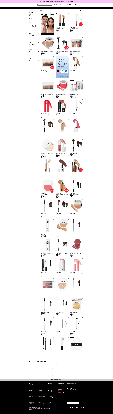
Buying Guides (50, 396)
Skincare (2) (31, 19)
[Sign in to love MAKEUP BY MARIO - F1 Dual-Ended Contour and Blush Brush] (54, 119)
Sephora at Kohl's (50, 398)
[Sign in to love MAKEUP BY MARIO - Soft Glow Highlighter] (68, 278)
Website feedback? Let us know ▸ (56, 379)
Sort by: (80, 10)
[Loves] (81, 4)
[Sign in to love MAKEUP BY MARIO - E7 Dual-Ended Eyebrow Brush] (68, 298)
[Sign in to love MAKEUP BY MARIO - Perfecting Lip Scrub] (68, 337)
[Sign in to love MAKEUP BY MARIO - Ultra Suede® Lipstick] (68, 159)
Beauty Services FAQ (50, 397)
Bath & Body (58, 7)
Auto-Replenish (40, 397)
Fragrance (50, 7)
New (29, 7)
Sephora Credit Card (40, 390)
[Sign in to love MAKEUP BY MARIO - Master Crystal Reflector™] (82, 298)
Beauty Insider (40, 389)
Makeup (42, 7)
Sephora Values (31, 392)
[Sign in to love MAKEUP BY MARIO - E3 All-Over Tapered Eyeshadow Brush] (82, 219)
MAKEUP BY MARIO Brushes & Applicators (49, 375)
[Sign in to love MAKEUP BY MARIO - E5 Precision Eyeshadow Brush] (54, 298)
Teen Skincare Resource (51, 403)
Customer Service (50, 389)
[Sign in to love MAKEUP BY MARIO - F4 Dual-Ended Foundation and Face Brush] (68, 37)
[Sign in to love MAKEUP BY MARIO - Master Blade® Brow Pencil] (68, 318)
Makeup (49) (31, 14)
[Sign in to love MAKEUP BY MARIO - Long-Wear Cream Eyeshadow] (68, 14)
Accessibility (49, 402)
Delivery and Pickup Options (51, 391)
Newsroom (30, 390)
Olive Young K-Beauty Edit (35, 7)
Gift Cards (77, 7)
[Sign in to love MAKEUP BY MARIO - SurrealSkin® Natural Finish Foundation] (68, 119)
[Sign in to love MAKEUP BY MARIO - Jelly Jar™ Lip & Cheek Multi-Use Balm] (82, 239)
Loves (39, 401)
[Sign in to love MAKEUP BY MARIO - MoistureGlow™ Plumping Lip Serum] (54, 100)
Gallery (39, 391)
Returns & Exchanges (50, 390)
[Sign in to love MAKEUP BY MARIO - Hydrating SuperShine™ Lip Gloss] (68, 139)
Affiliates (30, 395)
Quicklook (62, 25)
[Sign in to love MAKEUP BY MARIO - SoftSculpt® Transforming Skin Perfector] (82, 200)
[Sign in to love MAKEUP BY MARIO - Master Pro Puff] (82, 337)
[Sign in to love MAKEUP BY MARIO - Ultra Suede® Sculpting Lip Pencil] (82, 14)
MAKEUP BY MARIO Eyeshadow (70, 375)
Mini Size (62, 7)
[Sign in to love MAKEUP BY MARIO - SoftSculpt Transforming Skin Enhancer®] (54, 37)
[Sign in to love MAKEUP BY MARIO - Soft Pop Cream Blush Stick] (82, 119)
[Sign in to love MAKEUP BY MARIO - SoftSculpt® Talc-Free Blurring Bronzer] (68, 219)
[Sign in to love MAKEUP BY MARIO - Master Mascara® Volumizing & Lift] (54, 259)
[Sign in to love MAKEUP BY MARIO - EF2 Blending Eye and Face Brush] (82, 278)
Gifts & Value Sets (71, 7)
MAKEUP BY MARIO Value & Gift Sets (60, 375)
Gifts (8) (30, 15)
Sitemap (42, 408)
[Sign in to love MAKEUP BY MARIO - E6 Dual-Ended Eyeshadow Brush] (82, 180)
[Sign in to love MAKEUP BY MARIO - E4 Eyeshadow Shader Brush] (54, 318)
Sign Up (82, 402)
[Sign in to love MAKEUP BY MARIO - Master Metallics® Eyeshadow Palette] (54, 278)
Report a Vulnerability (31, 403)
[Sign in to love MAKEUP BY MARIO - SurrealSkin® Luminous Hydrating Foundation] (68, 180)
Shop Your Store (40, 402)
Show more (30, 371)
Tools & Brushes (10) (32, 17)
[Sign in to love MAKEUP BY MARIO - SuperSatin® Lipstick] (68, 100)
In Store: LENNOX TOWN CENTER (34, 26)
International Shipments (51, 395)
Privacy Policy (30, 408)
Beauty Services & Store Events (42, 396)
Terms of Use (34, 408)
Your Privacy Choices (45, 408)
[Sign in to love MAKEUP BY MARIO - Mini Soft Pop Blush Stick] (68, 259)
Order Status (39, 392)
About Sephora (31, 389)
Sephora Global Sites (31, 398)
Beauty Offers (40, 398)
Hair (54, 7)
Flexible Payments (50, 401)
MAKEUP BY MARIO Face (79, 375)
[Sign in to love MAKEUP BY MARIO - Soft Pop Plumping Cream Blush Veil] (68, 80)
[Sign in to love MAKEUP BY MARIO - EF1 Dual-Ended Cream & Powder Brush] (68, 239)
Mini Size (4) (31, 18)
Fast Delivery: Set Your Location (35, 28)
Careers (30, 391)
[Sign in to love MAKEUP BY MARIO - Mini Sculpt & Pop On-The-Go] (82, 80)
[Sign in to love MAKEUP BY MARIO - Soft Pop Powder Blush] (54, 180)
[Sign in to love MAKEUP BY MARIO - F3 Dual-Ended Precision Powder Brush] (68, 200)
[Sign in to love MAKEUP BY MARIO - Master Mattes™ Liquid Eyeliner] (82, 318)
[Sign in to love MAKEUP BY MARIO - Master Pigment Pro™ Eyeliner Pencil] (82, 100)
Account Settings (40, 395)
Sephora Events (31, 396)
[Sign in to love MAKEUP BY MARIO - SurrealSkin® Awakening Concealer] (54, 159)
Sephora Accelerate (31, 401)
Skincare (46, 7)
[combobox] (44, 5)
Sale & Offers (82, 7)
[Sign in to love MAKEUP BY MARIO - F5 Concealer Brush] (54, 200)
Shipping (49, 392)
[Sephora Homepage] (32, 5)
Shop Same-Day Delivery (41, 403)
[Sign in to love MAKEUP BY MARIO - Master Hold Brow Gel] (54, 337)
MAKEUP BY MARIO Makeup (38, 375)
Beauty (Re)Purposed (31, 402)
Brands (66, 7)
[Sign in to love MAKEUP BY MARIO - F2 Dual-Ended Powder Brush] (82, 139)
